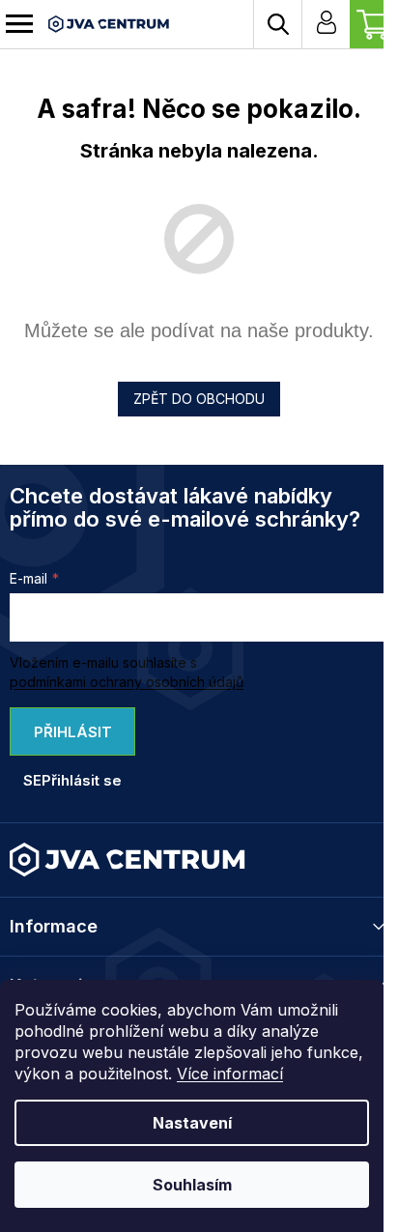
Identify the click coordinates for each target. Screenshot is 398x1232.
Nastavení (192, 1122)
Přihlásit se (67, 739)
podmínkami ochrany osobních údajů (126, 681)
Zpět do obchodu (199, 398)
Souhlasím (192, 1184)
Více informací (230, 1073)
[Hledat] (277, 24)
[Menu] (19, 24)
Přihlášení (325, 24)
